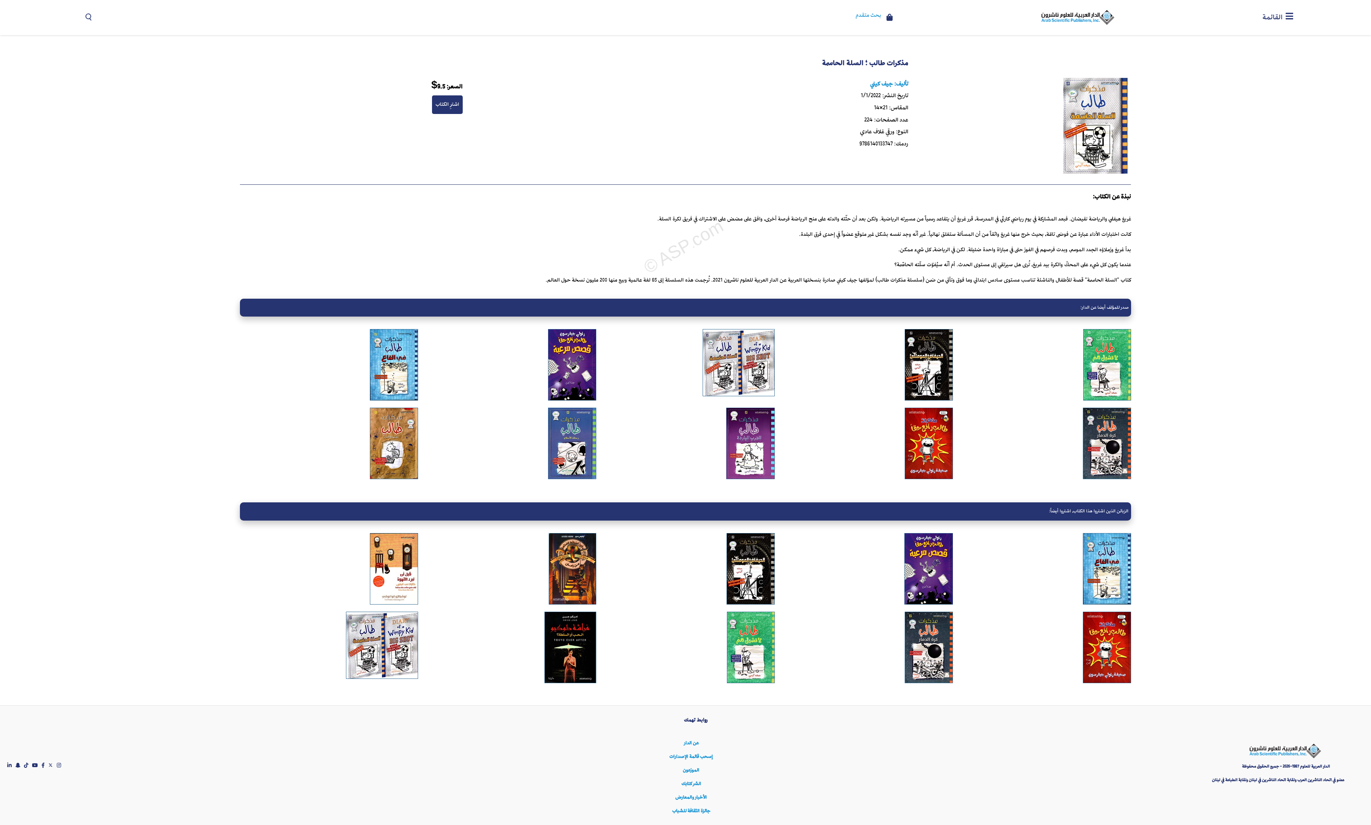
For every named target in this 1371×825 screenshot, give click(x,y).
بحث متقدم (868, 16)
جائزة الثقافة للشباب (691, 811)
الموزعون (691, 770)
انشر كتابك (691, 784)
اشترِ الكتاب (447, 104)
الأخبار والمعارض (691, 797)
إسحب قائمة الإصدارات (691, 756)
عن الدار (691, 743)
